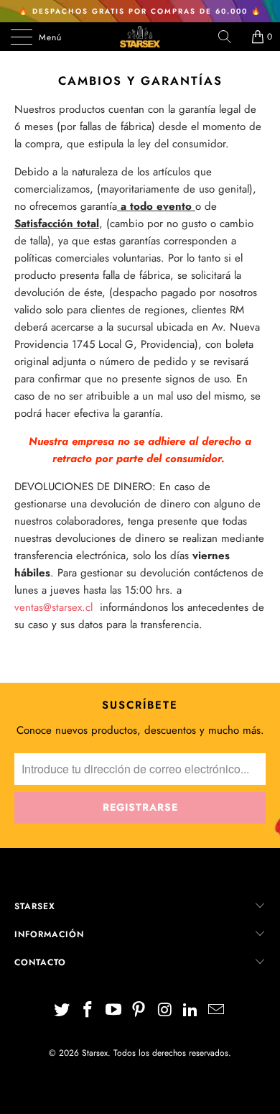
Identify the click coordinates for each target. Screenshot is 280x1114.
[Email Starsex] (216, 1011)
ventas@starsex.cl (53, 607)
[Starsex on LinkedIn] (191, 1011)
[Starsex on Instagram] (165, 1011)
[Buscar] (230, 36)
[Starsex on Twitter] (62, 1011)
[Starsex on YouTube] (113, 1011)
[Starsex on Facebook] (88, 1011)
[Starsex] (140, 36)
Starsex (95, 1052)
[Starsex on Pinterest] (139, 1011)
